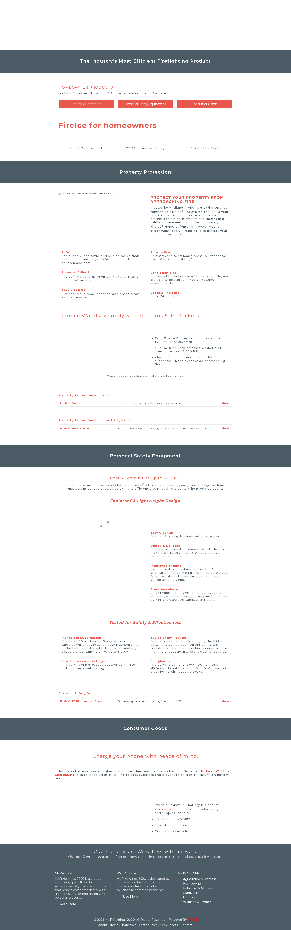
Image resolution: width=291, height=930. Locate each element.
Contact (187, 925)
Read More (68, 904)
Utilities (189, 897)
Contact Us (92, 857)
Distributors (148, 925)
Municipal (190, 893)
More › (226, 403)
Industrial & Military (197, 888)
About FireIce (108, 925)
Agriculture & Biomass (199, 879)
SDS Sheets (169, 925)
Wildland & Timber (197, 902)
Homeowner (192, 883)
